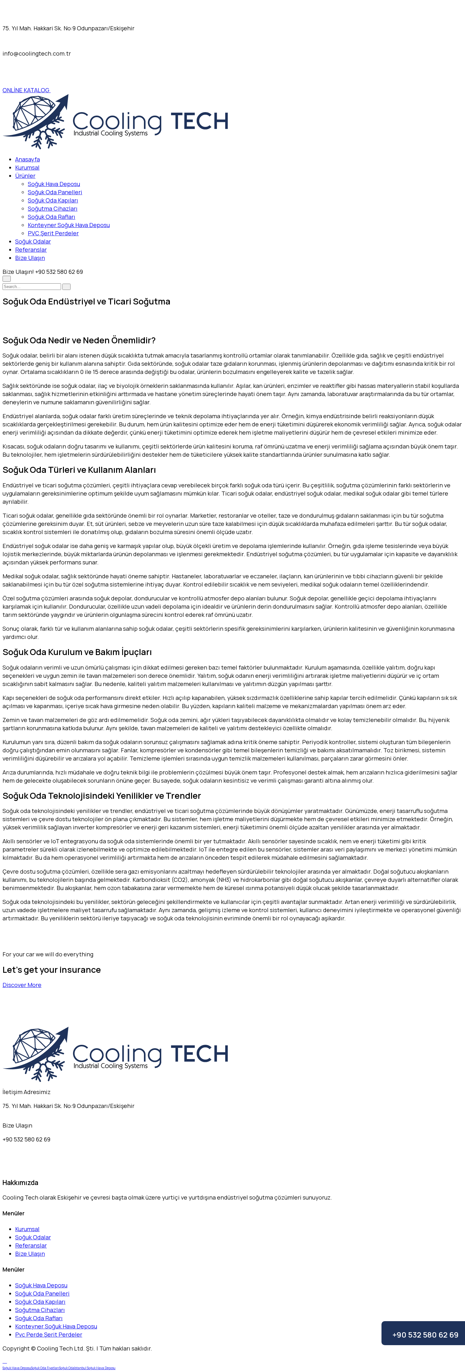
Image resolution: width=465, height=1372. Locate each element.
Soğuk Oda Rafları (51, 216)
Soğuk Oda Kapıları (53, 200)
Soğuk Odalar (33, 241)
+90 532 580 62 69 (426, 1335)
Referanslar (31, 249)
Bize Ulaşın (30, 258)
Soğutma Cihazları (53, 208)
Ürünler (25, 175)
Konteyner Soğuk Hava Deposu (69, 225)
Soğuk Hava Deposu (54, 184)
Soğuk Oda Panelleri (55, 192)
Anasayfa (27, 159)
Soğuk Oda (66, 1368)
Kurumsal (27, 167)
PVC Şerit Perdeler (53, 233)
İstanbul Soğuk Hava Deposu (94, 1368)
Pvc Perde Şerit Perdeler (48, 1334)
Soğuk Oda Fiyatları (45, 1368)
